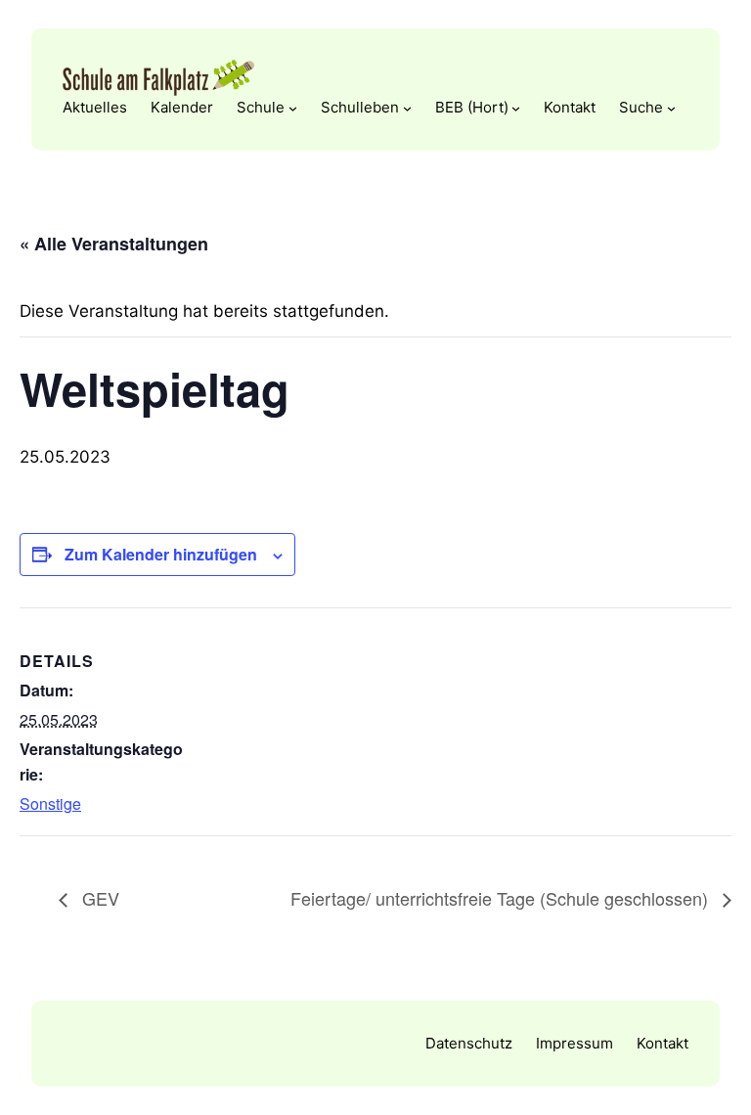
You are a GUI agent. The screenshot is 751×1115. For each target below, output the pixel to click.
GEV (98, 898)
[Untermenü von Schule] (292, 108)
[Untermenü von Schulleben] (407, 108)
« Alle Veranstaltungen (114, 243)
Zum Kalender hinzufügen (161, 554)
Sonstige (50, 803)
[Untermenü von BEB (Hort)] (515, 108)
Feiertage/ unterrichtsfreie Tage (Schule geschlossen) (501, 898)
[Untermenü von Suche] (671, 108)
